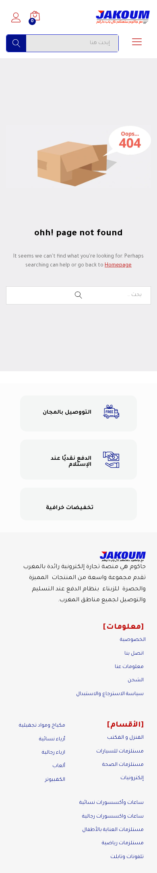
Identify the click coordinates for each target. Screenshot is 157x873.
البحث (16, 43)
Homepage (118, 265)
